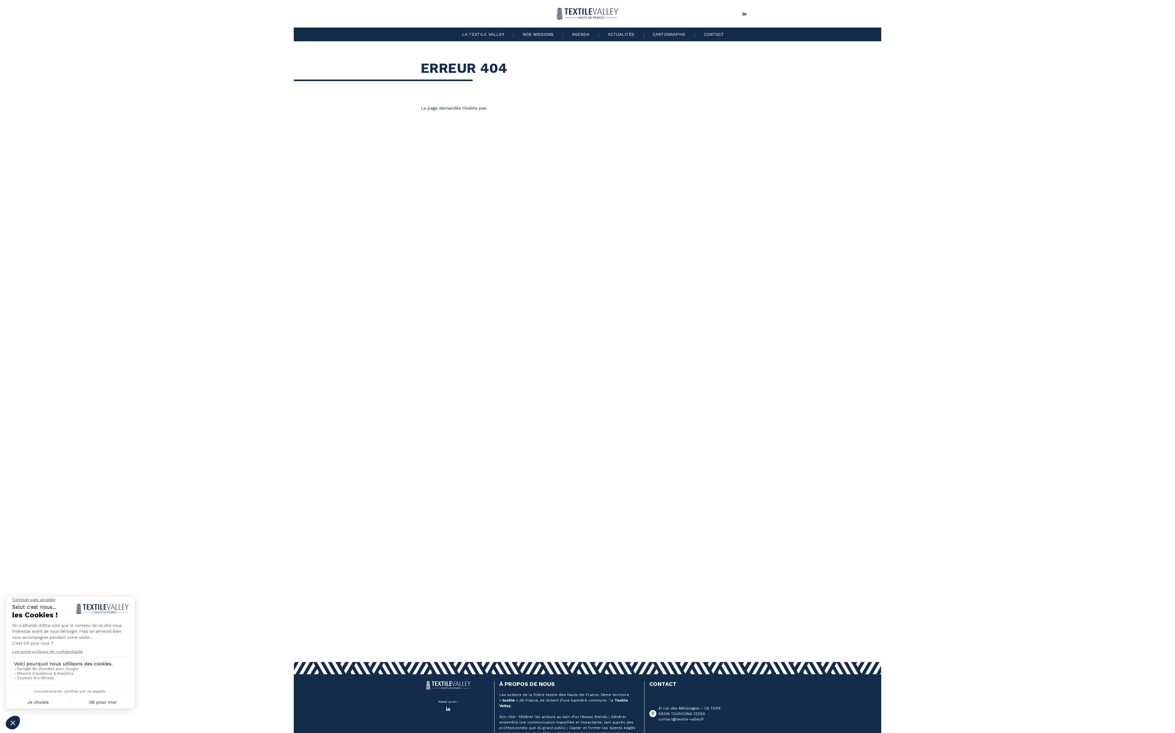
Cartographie (669, 34)
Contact (714, 34)
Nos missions (538, 34)
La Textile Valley (483, 34)
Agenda (580, 34)
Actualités (621, 34)
